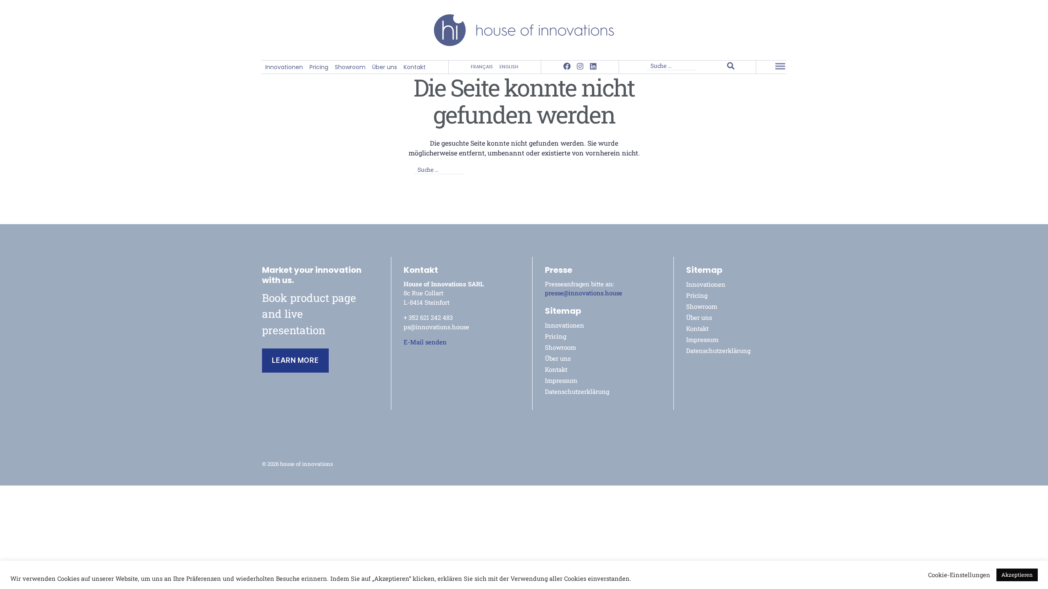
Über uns (384, 67)
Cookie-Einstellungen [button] (959, 575)
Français (482, 66)
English (508, 66)
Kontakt (415, 67)
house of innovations (306, 464)
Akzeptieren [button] (1017, 574)
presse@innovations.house (583, 293)
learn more (295, 360)
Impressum (561, 380)
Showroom (350, 67)
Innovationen (284, 67)
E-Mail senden (425, 342)
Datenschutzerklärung (577, 391)
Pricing (318, 67)
